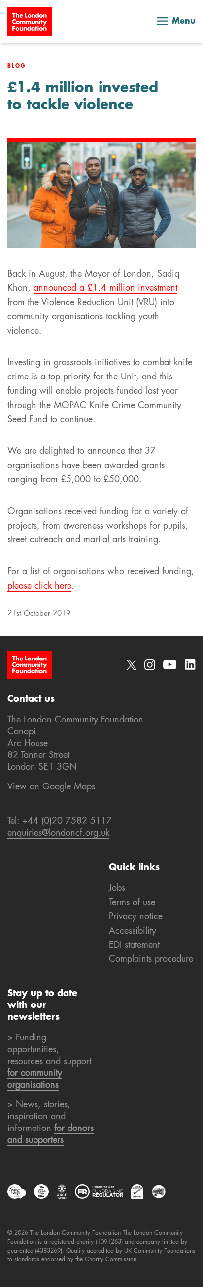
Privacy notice (136, 916)
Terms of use (132, 902)
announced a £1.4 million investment (105, 288)
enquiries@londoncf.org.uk (58, 833)
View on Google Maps (51, 787)
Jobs (117, 888)
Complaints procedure (151, 959)
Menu (184, 22)
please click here (39, 586)
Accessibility (132, 931)
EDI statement (134, 945)
